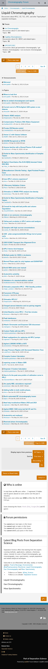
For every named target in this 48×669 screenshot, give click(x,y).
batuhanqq (7, 194)
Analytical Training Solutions (9, 654)
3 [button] (25, 66)
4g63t (5, 244)
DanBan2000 (8, 124)
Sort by (34, 456)
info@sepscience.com (11, 612)
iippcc (6, 398)
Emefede (7, 411)
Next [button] (42, 66)
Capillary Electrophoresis (13, 37)
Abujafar (6, 295)
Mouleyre (7, 314)
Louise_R (7, 230)
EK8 (5, 276)
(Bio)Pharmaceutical (10, 567)
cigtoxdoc (7, 339)
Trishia (6, 238)
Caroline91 (7, 158)
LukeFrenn (7, 352)
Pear (5, 187)
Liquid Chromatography (33, 567)
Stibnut (6, 217)
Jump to (41, 477)
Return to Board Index (10, 473)
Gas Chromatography (11, 569)
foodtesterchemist (9, 282)
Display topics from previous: (26, 452)
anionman (7, 386)
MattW (6, 137)
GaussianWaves (9, 380)
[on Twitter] (41, 618)
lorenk (6, 308)
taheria (6, 257)
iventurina (7, 320)
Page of (31, 71)
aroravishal (7, 346)
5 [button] (32, 66)
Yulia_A (6, 166)
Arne (5, 181)
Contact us (8, 636)
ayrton (6, 270)
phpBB (26, 661)
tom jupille (7, 84)
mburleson (7, 149)
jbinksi (6, 143)
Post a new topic (13, 60)
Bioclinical (21, 567)
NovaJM (6, 111)
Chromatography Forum (18, 2)
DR (5, 365)
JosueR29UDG (9, 211)
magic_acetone (9, 289)
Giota (5, 223)
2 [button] (21, 66)
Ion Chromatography (12, 28)
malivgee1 (7, 327)
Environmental (27, 565)
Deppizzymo (8, 118)
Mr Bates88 (7, 175)
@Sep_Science (28, 572)
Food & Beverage (16, 565)
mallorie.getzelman (10, 333)
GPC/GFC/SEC (10, 45)
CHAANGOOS (8, 130)
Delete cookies (9, 639)
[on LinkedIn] (44, 618)
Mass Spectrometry (28, 569)
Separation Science (30, 575)
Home (6, 633)
